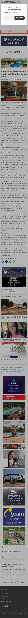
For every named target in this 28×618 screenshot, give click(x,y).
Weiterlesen (14, 22)
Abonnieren (19, 18)
